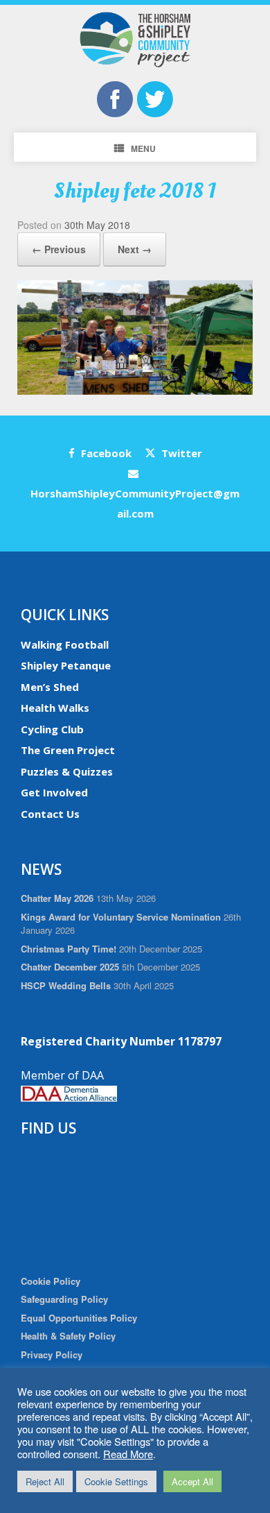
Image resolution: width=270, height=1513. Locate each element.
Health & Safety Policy (68, 1335)
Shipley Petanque (66, 665)
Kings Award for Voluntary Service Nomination (121, 916)
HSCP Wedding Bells (66, 985)
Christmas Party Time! (68, 948)
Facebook (105, 453)
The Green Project (68, 750)
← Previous (59, 249)
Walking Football (65, 644)
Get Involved (54, 792)
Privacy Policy (51, 1354)
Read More (128, 1453)
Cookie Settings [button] (116, 1481)
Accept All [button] (192, 1481)
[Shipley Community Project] (135, 39)
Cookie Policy (50, 1281)
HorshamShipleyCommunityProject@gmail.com (135, 503)
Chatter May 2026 (57, 898)
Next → (135, 249)
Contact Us (50, 814)
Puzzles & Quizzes (67, 771)
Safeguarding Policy (64, 1299)
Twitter (180, 453)
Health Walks (55, 708)
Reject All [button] (45, 1481)
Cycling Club (52, 729)
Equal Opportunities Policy (79, 1317)
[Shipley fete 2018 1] (135, 391)
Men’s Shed (50, 687)
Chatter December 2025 (70, 966)
